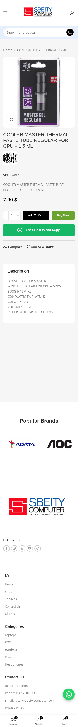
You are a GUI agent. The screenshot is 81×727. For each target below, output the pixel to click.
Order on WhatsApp (39, 229)
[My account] (72, 13)
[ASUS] (56, 443)
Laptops (10, 633)
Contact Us (13, 605)
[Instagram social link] (14, 547)
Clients (10, 612)
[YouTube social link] (30, 547)
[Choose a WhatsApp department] (69, 694)
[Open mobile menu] (5, 13)
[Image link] (39, 507)
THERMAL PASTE (54, 50)
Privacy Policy (14, 706)
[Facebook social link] (6, 547)
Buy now (63, 215)
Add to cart (36, 215)
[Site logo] (39, 12)
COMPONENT (27, 50)
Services (11, 597)
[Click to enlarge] (11, 119)
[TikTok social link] (37, 547)
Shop (8, 590)
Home (7, 50)
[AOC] (21, 443)
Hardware (12, 648)
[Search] (70, 32)
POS (8, 640)
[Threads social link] (22, 547)
